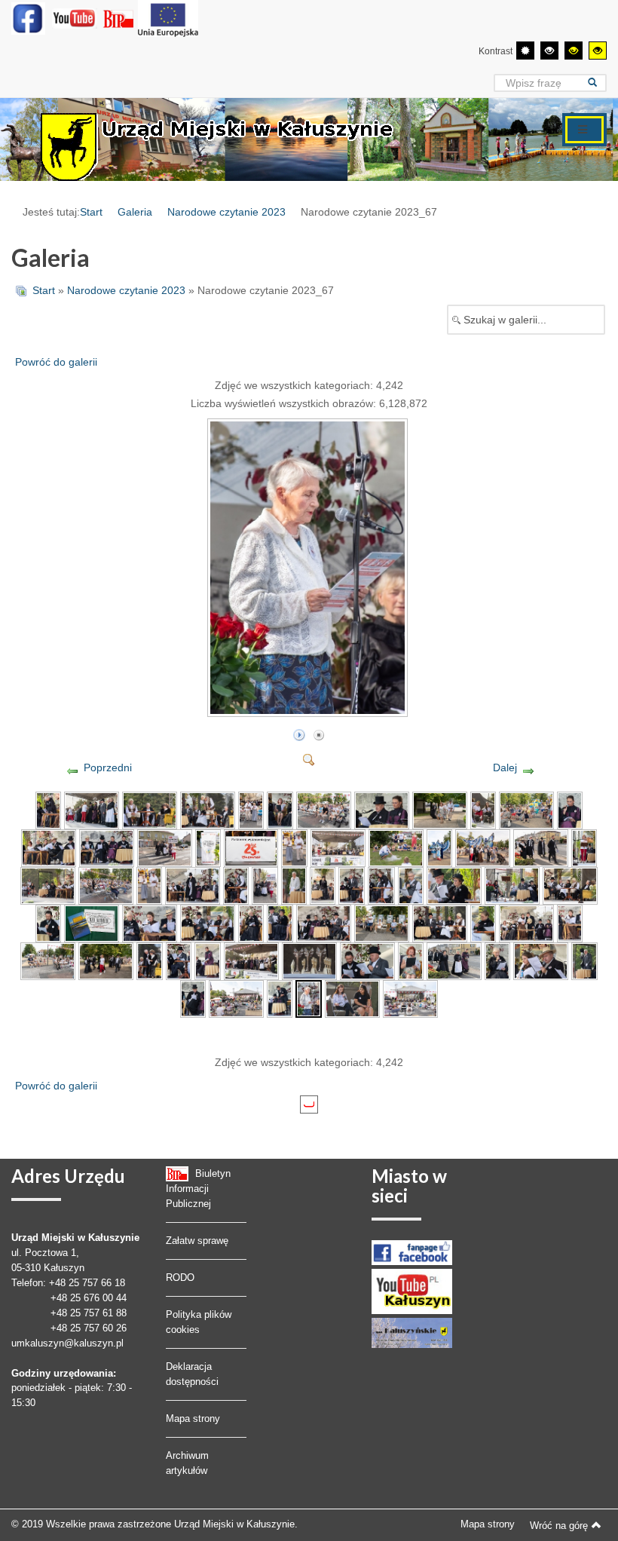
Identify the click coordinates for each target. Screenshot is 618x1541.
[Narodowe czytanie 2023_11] (526, 810)
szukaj (597, 82)
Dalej (505, 767)
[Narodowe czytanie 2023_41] (149, 923)
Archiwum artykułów (187, 1463)
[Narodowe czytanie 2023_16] (208, 847)
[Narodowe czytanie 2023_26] (105, 885)
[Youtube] (74, 18)
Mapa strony (193, 1418)
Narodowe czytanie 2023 (226, 212)
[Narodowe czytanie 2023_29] (236, 885)
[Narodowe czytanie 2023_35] (411, 885)
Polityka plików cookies (198, 1322)
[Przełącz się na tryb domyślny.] (525, 50)
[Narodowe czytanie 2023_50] (570, 923)
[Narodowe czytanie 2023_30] (264, 885)
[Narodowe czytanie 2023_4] (207, 810)
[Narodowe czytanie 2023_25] (47, 885)
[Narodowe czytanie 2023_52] (105, 960)
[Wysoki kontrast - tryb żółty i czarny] (598, 50)
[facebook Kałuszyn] (412, 1252)
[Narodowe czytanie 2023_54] (178, 960)
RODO (180, 1277)
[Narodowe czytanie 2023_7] (323, 810)
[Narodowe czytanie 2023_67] (309, 710)
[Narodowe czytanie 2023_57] (309, 960)
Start (91, 212)
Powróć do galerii (56, 362)
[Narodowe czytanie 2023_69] (410, 998)
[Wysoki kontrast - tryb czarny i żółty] (573, 50)
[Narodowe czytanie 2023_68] (352, 998)
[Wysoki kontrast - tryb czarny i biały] (549, 50)
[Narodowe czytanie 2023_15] (164, 847)
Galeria (135, 212)
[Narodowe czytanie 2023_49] (526, 923)
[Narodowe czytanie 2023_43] (251, 923)
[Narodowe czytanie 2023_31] (294, 885)
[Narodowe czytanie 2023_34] (381, 885)
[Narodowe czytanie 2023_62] (540, 960)
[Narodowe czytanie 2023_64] (193, 998)
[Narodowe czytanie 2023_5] (251, 810)
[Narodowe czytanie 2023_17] (251, 847)
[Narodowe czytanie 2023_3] (149, 810)
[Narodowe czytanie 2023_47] (439, 923)
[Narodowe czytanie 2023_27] (149, 885)
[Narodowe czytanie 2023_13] (48, 847)
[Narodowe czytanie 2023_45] (323, 923)
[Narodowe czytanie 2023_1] (48, 810)
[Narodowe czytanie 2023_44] (279, 923)
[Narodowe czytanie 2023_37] (512, 885)
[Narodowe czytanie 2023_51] (47, 960)
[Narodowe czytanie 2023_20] (396, 847)
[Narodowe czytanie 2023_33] (351, 885)
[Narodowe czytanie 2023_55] (207, 960)
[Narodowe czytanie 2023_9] (439, 810)
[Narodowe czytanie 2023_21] (439, 847)
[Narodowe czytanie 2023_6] (279, 810)
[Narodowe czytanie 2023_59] (411, 960)
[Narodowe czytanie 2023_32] (322, 885)
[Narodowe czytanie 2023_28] (192, 885)
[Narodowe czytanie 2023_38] (570, 885)
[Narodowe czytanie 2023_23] (540, 847)
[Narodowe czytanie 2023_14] (106, 847)
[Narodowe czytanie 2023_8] (381, 810)
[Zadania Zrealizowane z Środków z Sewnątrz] (168, 18)
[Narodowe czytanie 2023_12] (570, 810)
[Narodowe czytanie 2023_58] (367, 960)
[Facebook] (28, 18)
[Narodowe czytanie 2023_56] (251, 960)
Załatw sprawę (197, 1240)
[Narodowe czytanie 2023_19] (338, 847)
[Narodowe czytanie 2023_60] (454, 960)
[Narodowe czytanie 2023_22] (482, 847)
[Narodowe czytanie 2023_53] (149, 960)
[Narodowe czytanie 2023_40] (91, 923)
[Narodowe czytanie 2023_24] (584, 847)
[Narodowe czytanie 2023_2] (91, 810)
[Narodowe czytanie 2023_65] (236, 998)
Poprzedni (108, 767)
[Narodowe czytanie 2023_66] (279, 998)
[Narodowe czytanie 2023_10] (483, 810)
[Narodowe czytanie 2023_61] (497, 960)
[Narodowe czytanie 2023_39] (48, 923)
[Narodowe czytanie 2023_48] (483, 923)
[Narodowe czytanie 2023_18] (294, 847)
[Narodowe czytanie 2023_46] (381, 923)
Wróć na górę (559, 1525)
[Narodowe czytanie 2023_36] (454, 885)
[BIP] (120, 18)
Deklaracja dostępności (192, 1374)
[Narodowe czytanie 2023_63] (584, 960)
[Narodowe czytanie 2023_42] (207, 923)
